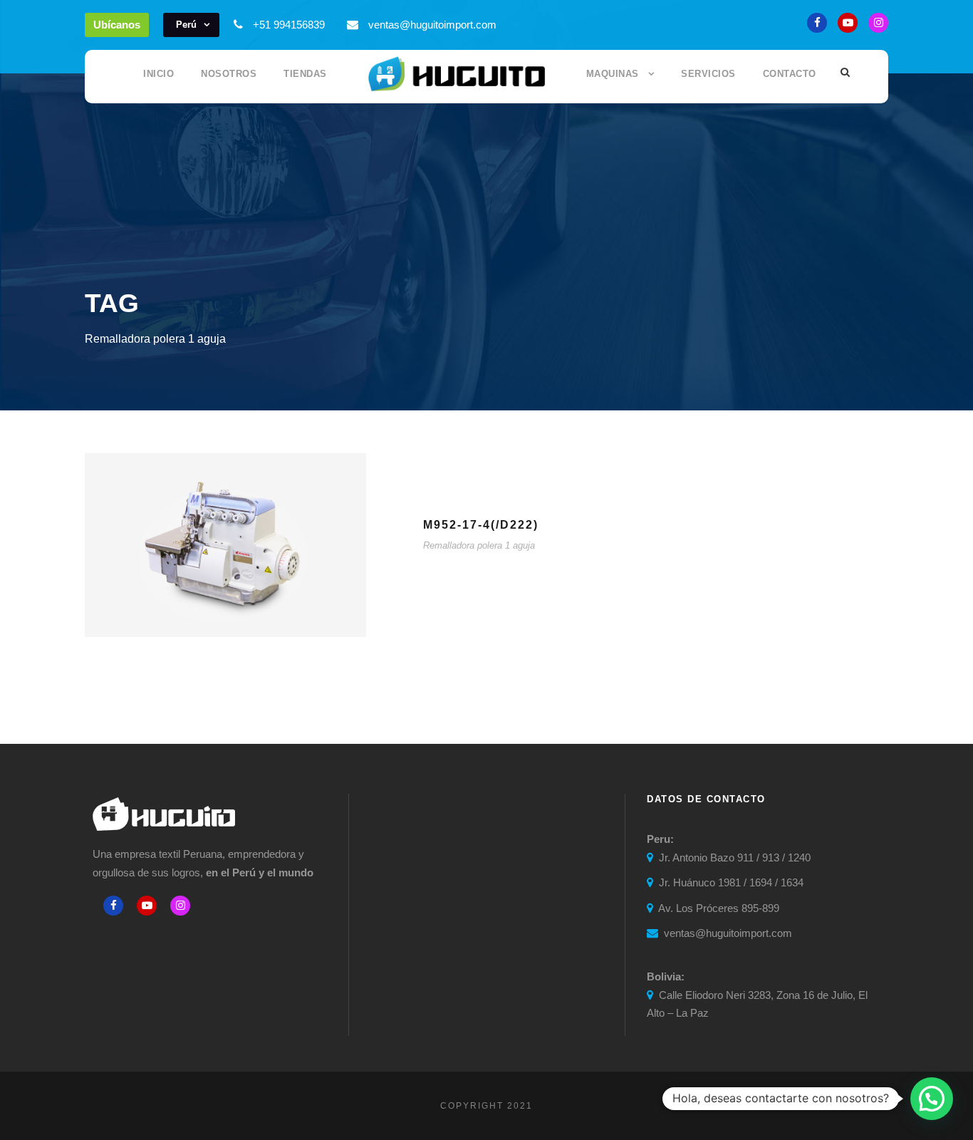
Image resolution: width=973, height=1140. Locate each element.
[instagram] (878, 23)
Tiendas (305, 73)
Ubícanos (116, 25)
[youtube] (848, 23)
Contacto (789, 73)
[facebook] (817, 23)
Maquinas (612, 73)
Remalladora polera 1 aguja (479, 545)
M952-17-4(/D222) (480, 525)
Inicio (158, 73)
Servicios (708, 73)
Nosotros (228, 73)
